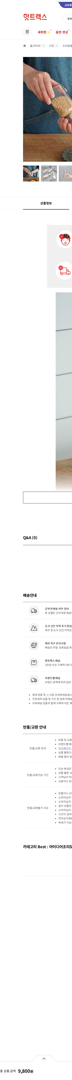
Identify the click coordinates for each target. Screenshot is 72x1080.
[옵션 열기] (44, 1058)
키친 (51, 46)
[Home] (24, 45)
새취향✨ (44, 32)
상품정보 (46, 203)
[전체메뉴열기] (27, 31)
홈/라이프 (35, 46)
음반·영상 (62, 32)
